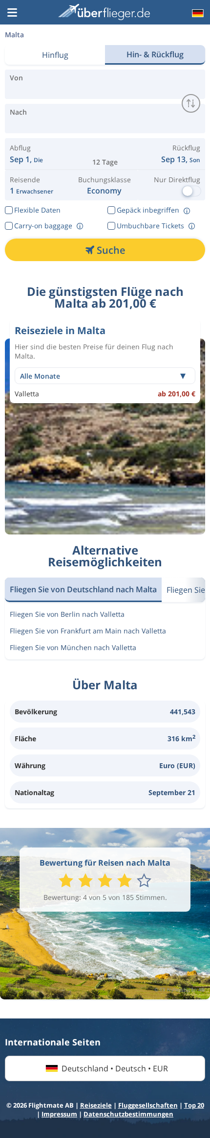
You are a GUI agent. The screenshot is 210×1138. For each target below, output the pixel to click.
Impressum (59, 1114)
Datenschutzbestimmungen (128, 1114)
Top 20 (194, 1105)
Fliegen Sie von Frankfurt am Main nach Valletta (88, 630)
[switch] (191, 103)
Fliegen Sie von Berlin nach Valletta (67, 614)
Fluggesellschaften (148, 1105)
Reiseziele (96, 1105)
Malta (14, 34)
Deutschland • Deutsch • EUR (115, 1068)
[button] (12, 13)
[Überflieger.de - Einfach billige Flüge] (104, 12)
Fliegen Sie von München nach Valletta (73, 647)
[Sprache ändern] (197, 13)
